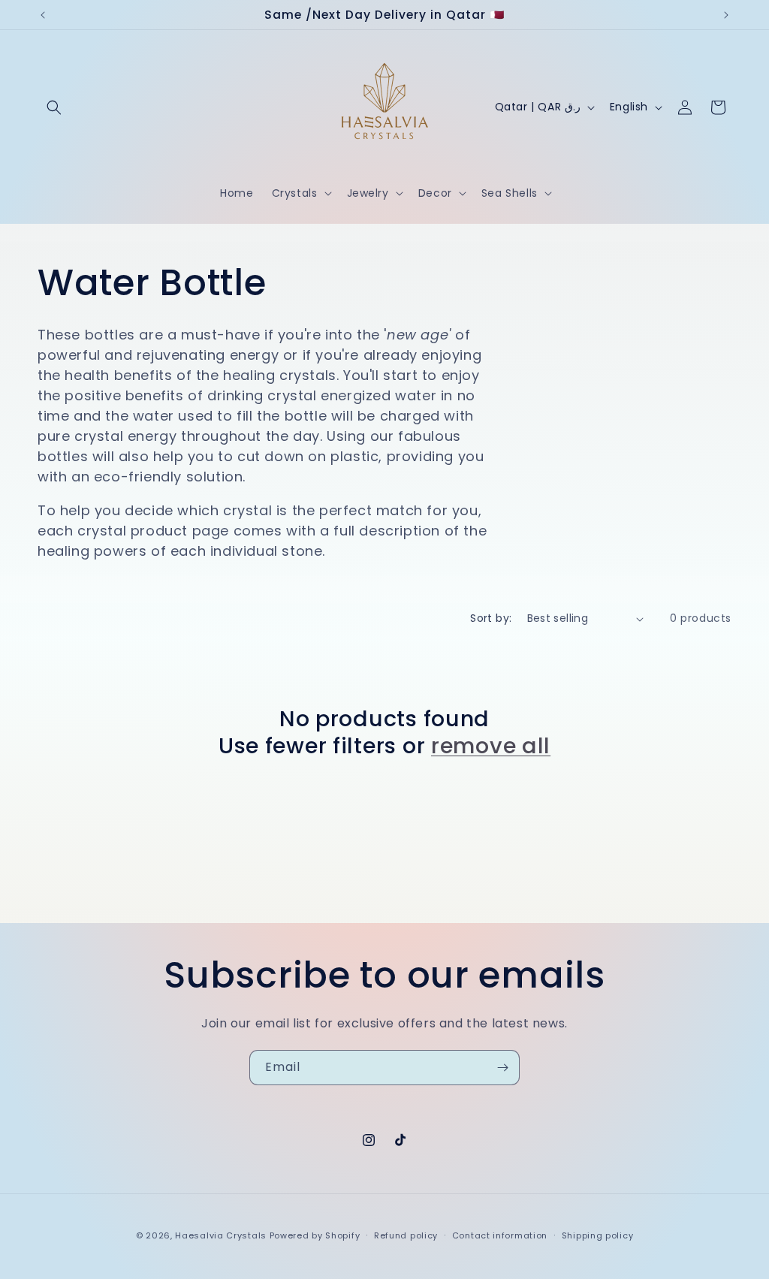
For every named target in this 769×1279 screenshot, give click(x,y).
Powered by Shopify (315, 1235)
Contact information (499, 1235)
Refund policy (406, 1235)
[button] (54, 107)
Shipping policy (598, 1235)
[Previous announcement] (42, 15)
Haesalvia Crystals (221, 1235)
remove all (490, 745)
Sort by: (490, 618)
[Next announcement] (726, 15)
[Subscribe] (502, 1067)
